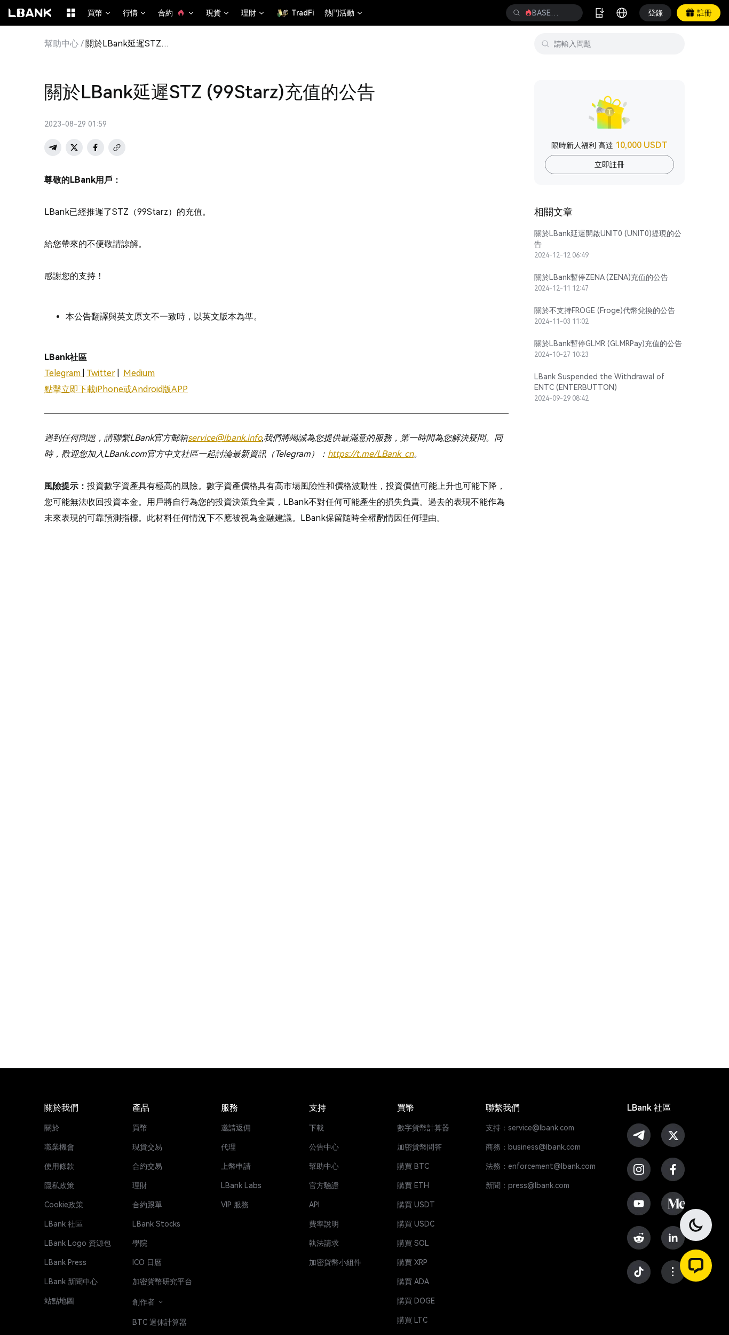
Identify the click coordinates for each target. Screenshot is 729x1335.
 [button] (570, 13)
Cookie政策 (63, 1204)
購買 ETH (413, 1185)
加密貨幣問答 (419, 1147)
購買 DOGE (416, 1301)
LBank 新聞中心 (71, 1281)
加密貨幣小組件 (335, 1262)
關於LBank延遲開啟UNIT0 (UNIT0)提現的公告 (608, 238)
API (314, 1204)
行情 (135, 13)
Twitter (100, 373)
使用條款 (59, 1166)
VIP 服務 (235, 1204)
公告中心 (324, 1147)
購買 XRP (412, 1262)
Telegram (63, 373)
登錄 (655, 13)
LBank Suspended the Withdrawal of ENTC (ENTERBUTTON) (599, 382)
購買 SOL (413, 1243)
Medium (139, 373)
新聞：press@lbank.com (527, 1185)
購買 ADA (413, 1281)
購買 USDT (416, 1204)
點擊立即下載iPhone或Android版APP (116, 389)
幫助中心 (61, 44)
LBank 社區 (63, 1224)
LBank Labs (241, 1185)
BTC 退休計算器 (159, 1322)
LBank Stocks (156, 1224)
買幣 (100, 13)
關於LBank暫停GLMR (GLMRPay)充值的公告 (608, 343)
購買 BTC (413, 1166)
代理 (228, 1147)
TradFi (302, 13)
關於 (51, 1127)
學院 (139, 1243)
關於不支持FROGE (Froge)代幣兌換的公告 (604, 310)
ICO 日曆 (147, 1262)
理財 (253, 13)
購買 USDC (415, 1224)
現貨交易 (147, 1147)
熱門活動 (344, 13)
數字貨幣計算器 (423, 1127)
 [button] (516, 13)
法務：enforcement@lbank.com (541, 1166)
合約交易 (147, 1166)
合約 (176, 13)
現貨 (218, 13)
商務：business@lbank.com (533, 1147)
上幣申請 (236, 1166)
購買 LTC (412, 1320)
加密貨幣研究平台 (162, 1281)
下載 (316, 1127)
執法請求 (324, 1243)
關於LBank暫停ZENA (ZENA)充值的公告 (601, 277)
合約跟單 (147, 1204)
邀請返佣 (236, 1127)
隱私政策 (59, 1185)
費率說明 (324, 1224)
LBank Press (65, 1262)
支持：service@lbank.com (530, 1127)
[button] (696, 1266)
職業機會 (59, 1147)
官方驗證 (324, 1185)
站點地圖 (59, 1301)
